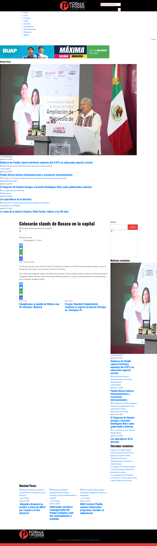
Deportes (27, 24)
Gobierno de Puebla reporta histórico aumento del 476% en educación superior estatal (46, 162)
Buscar (113, 222)
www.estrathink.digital (92, 540)
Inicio (25, 13)
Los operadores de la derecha (15, 199)
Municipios (27, 32)
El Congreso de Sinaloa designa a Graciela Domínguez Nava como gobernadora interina (46, 187)
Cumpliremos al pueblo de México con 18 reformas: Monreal (39, 305)
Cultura (26, 21)
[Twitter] (63, 248)
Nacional (8, 181)
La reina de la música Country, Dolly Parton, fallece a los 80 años (34, 211)
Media (8, 169)
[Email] (63, 255)
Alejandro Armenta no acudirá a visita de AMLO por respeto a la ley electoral (32, 508)
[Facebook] (63, 245)
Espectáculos (28, 27)
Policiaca (26, 18)
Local (25, 15)
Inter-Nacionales (29, 29)
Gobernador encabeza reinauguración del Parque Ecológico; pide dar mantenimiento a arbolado (62, 513)
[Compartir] (63, 259)
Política (15, 181)
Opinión (26, 35)
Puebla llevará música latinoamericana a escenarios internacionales (36, 175)
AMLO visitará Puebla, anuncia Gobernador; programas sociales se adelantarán (92, 508)
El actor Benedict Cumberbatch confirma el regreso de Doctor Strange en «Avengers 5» (85, 307)
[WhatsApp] (63, 252)
